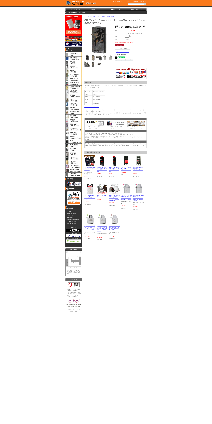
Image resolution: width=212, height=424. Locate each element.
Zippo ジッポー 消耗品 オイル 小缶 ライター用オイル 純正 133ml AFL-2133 (114, 169)
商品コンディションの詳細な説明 (91, 107)
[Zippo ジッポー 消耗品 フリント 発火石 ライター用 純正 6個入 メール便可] (138, 165)
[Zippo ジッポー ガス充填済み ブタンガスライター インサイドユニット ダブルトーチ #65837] (90, 223)
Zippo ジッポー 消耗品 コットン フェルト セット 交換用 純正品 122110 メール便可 (89, 197)
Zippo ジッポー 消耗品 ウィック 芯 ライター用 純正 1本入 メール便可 (126, 169)
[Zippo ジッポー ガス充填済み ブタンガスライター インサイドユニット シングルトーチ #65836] (126, 193)
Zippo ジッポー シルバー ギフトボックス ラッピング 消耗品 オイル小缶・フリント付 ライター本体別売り (114, 198)
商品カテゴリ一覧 (96, 9)
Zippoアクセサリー (116, 9)
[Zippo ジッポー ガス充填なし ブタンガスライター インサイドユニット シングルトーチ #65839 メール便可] (138, 193)
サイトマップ (74, 279)
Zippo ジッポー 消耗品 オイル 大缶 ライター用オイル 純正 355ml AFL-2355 (102, 169)
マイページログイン (117, 1)
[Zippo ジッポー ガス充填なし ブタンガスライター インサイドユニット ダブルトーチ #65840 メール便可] (102, 223)
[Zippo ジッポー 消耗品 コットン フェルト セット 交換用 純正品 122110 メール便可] (89, 193)
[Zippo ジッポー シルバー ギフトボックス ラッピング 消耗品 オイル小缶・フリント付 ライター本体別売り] (114, 193)
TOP (85, 15)
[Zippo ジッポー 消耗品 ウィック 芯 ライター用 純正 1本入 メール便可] (126, 165)
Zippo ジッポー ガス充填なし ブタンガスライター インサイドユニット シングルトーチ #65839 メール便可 (138, 198)
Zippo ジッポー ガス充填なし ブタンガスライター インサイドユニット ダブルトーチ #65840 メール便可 (102, 228)
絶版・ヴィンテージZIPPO (99, 16)
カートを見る (127, 1)
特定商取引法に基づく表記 (73, 219)
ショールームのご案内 (72, 223)
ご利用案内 (135, 1)
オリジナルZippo (75, 9)
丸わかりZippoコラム (136, 9)
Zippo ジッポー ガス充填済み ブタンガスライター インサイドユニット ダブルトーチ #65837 (89, 227)
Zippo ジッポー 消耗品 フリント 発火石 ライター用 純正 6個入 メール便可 (138, 169)
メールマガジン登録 (71, 221)
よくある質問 (70, 217)
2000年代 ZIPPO (110, 16)
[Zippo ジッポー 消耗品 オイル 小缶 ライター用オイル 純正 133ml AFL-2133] (114, 165)
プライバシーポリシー (72, 213)
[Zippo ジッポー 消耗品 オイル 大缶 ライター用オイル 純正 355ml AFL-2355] (102, 165)
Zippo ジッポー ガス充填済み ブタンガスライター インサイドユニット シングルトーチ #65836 (126, 197)
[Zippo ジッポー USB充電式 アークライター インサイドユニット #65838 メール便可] (114, 223)
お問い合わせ (143, 1)
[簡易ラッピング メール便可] (102, 193)
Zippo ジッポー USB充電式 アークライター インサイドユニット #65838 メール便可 (114, 227)
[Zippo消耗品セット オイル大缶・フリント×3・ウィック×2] (89, 165)
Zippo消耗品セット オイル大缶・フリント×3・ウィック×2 (89, 169)
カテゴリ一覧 (89, 16)
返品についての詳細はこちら (122, 52)
